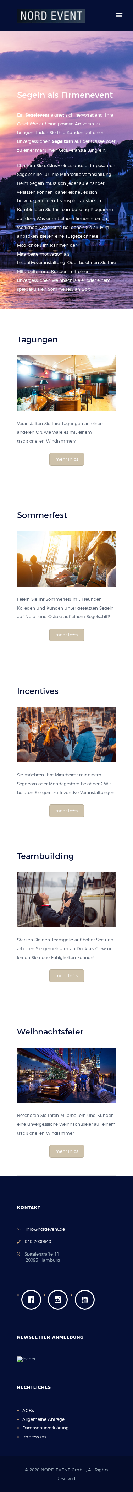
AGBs (28, 1410)
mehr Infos (66, 459)
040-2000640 (36, 1242)
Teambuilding (74, 210)
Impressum (34, 1437)
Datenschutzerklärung (45, 1428)
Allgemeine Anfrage (43, 1419)
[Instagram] (59, 1300)
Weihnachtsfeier (68, 280)
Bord (87, 289)
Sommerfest (60, 289)
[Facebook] (33, 1300)
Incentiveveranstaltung (41, 263)
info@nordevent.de (45, 1229)
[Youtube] (86, 1300)
